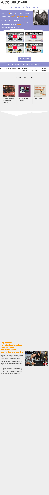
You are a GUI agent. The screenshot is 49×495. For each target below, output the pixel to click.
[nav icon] (47, 2)
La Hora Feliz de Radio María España (8, 100)
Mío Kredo (38, 98)
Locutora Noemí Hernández (14, 2)
